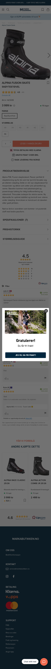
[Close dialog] (46, 311)
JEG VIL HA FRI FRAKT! (25, 355)
